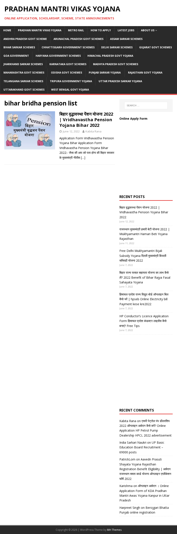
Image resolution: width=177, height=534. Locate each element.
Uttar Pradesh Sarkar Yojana (120, 81)
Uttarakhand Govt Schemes (23, 89)
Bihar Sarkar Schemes (19, 47)
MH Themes (114, 530)
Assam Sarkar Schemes (126, 39)
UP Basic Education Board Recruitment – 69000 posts (141, 447)
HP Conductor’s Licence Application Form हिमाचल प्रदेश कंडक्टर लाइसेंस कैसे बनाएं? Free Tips (144, 321)
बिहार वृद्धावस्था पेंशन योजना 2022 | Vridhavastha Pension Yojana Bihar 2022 (86, 119)
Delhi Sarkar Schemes (117, 47)
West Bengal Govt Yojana (70, 89)
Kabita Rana (93, 131)
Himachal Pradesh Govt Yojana (110, 56)
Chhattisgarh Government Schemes (68, 47)
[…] (83, 157)
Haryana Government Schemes (58, 56)
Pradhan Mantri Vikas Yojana (39, 30)
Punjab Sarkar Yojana (105, 72)
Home (7, 30)
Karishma (126, 486)
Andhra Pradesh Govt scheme (25, 39)
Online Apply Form (133, 118)
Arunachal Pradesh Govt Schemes (78, 39)
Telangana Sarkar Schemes (23, 81)
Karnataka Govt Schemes (67, 64)
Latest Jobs (126, 30)
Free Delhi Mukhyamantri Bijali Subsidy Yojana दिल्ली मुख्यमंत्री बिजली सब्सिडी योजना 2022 (142, 255)
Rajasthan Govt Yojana (145, 72)
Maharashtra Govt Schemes (23, 72)
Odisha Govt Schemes (66, 72)
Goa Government (16, 56)
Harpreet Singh (129, 508)
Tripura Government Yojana (71, 81)
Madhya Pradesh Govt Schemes (115, 64)
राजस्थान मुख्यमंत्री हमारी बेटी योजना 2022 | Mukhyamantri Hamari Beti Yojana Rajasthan (144, 234)
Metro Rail (76, 30)
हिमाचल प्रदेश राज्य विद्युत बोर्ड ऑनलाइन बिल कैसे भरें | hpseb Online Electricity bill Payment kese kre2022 (143, 299)
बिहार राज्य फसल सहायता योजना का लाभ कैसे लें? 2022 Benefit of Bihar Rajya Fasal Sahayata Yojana (144, 277)
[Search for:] (146, 105)
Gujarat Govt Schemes (155, 47)
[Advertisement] (148, 162)
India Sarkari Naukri (132, 442)
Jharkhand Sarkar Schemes (23, 64)
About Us (147, 30)
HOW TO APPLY (101, 30)
